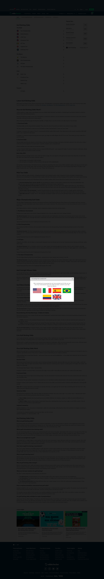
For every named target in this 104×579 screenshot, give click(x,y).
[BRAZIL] (67, 292)
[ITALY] (47, 292)
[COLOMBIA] (47, 299)
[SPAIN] (57, 292)
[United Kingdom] (57, 299)
